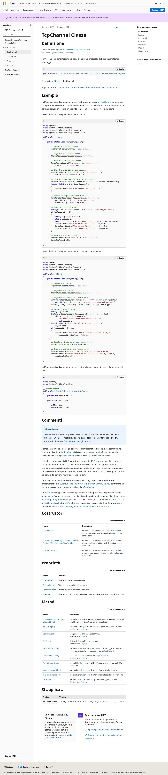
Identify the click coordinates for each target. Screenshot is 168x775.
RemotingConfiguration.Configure (58, 499)
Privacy (104, 773)
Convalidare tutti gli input (76, 441)
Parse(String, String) (51, 663)
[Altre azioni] (124, 27)
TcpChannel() (48, 530)
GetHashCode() (49, 634)
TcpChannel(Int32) (50, 550)
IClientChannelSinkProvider (72, 483)
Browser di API (63, 27)
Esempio (141, 35)
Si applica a (143, 51)
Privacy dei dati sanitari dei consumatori (128, 773)
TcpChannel (106, 102)
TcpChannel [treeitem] (12, 52)
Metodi (141, 48)
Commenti (142, 38)
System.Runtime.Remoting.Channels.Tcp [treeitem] (16, 41)
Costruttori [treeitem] (11, 56)
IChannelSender (93, 87)
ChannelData (48, 580)
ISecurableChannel (111, 87)
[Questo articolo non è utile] (141, 63)
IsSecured (47, 594)
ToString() (47, 679)
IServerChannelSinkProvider (101, 483)
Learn (44, 27)
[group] (84, 73)
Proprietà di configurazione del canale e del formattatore (82, 506)
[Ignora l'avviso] (165, 16)
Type (80, 641)
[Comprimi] (30, 25)
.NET (52, 27)
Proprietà (142, 44)
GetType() (47, 641)
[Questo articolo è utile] (138, 63)
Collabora (94, 773)
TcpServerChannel (95, 455)
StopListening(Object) (52, 675)
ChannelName (49, 585)
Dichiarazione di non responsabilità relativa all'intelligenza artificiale (31, 773)
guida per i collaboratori (58, 736)
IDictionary (112, 499)
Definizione (143, 32)
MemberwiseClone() (51, 655)
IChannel (62, 87)
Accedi (162, 3)
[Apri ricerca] (156, 3)
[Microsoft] (4, 3)
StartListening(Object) (52, 670)
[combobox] (17, 30)
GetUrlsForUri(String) (51, 648)
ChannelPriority (49, 590)
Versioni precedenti (71, 773)
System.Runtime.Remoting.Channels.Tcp (73, 49)
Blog (83, 773)
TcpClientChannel (66, 455)
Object (57, 81)
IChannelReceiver (76, 87)
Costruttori (142, 41)
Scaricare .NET (158, 10)
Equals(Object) (49, 626)
